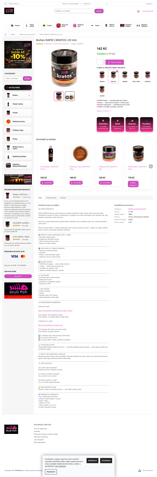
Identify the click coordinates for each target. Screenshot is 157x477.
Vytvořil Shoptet (147, 470)
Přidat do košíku (116, 62)
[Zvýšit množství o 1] (104, 61)
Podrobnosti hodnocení (61, 44)
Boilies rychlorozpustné (137, 209)
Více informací (60, 466)
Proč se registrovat (70, 4)
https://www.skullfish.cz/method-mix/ (50, 325)
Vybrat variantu (133, 184)
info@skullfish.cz (146, 128)
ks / (18, 276)
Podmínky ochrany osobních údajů (46, 434)
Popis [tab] (40, 198)
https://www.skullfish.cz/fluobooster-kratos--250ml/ (55, 310)
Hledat (99, 11)
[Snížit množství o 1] (104, 63)
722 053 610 (146, 126)
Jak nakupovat (39, 439)
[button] (18, 95)
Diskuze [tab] (63, 198)
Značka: (77, 44)
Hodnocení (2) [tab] (51, 198)
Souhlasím (106, 460)
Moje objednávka (40, 442)
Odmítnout (92, 460)
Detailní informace (103, 111)
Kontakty (87, 4)
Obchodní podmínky (41, 437)
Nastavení (51, 472)
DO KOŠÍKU (48, 183)
